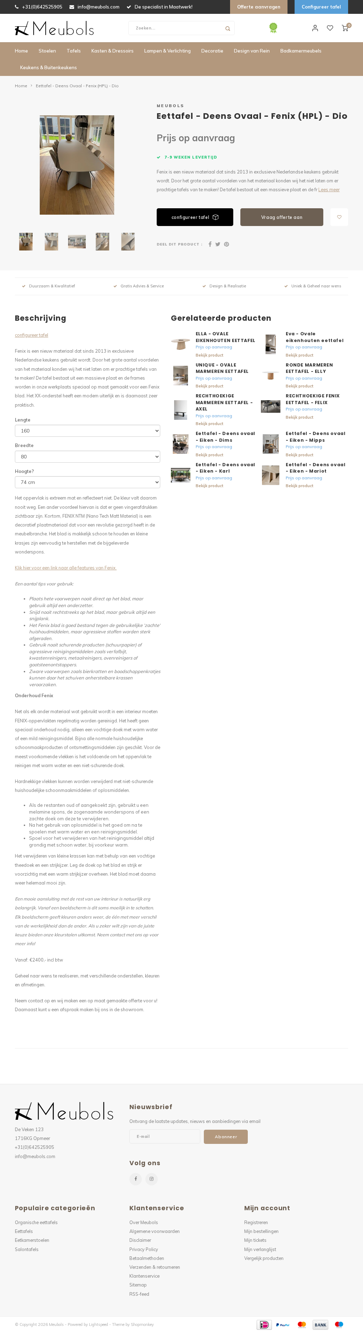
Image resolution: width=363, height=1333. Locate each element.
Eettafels (24, 1231)
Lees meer (329, 189)
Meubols (170, 105)
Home (21, 51)
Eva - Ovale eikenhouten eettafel (315, 337)
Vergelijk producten (264, 1258)
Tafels (74, 51)
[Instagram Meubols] (151, 1179)
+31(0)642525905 (42, 7)
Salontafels (27, 1249)
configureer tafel (191, 217)
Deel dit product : (179, 244)
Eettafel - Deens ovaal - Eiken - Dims (226, 436)
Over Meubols (143, 1222)
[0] (345, 28)
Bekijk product (209, 355)
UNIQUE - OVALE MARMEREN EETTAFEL (222, 368)
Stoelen (47, 51)
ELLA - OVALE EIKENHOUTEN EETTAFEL (226, 337)
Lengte (22, 420)
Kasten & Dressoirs (112, 51)
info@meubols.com (98, 7)
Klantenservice (144, 1276)
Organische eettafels (36, 1222)
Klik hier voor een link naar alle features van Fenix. (66, 568)
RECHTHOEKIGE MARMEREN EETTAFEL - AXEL (224, 402)
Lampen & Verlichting (167, 51)
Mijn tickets (255, 1240)
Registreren (256, 1222)
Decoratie (212, 51)
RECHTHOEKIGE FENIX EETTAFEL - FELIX (313, 399)
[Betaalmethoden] (264, 1324)
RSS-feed (139, 1294)
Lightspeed (98, 1324)
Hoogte (24, 471)
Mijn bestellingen (261, 1231)
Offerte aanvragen (258, 7)
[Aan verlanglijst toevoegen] (339, 217)
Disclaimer (140, 1240)
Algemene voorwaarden (154, 1231)
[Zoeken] (227, 28)
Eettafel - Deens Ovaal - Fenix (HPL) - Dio (77, 85)
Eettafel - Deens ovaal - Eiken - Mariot (316, 468)
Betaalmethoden (146, 1258)
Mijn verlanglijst (260, 1249)
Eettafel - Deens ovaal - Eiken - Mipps (316, 436)
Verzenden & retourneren (154, 1267)
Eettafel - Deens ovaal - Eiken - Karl (226, 468)
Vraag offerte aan (282, 217)
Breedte (24, 445)
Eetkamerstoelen (32, 1240)
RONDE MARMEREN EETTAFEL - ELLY (309, 368)
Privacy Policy (143, 1249)
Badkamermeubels (301, 51)
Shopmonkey (142, 1324)
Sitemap (138, 1285)
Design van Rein (252, 51)
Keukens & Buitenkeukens (48, 67)
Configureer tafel (321, 7)
